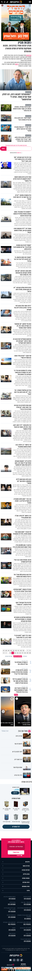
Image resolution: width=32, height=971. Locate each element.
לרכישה (15, 792)
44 (11, 650)
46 (6, 650)
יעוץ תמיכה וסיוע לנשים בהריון (24, 921)
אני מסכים (15, 153)
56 (10, 653)
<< (30, 650)
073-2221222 (27, 898)
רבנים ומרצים (26, 882)
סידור (28, 890)
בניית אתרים (23, 965)
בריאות (16, 64)
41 (18, 650)
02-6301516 (27, 918)
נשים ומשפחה (26, 886)
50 (25, 653)
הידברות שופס (12, 933)
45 (8, 650)
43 (13, 650)
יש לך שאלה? (5, 730)
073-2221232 (27, 909)
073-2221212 (12, 898)
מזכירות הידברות (27, 896)
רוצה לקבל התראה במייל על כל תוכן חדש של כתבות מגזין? (16, 145)
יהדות (27, 55)
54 (15, 653)
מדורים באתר (26, 865)
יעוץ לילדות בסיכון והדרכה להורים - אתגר (9, 907)
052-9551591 (27, 924)
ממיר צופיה (28, 933)
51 (22, 653)
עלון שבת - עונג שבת (26, 901)
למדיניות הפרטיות (13, 153)
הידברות (27, 861)
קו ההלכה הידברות (11, 914)
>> (3, 653)
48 (30, 653)
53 (17, 653)
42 (16, 650)
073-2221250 (11, 935)
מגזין (30, 55)
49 (27, 653)
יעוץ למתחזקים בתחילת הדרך (24, 907)
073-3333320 (11, 911)
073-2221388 (27, 904)
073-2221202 (27, 940)
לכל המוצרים (16, 826)
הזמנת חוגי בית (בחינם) (25, 927)
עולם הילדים (26, 873)
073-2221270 (12, 929)
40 (21, 650)
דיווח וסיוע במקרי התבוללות (9, 921)
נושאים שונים (26, 877)
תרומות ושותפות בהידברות (9, 896)
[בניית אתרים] (23, 963)
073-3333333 (27, 935)
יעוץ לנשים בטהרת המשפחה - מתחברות (24, 915)
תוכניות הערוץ (26, 869)
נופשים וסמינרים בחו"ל (25, 938)
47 (3, 650)
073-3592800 (11, 904)
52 (20, 653)
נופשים (13, 927)
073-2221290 (27, 929)
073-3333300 (11, 916)
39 (23, 650)
